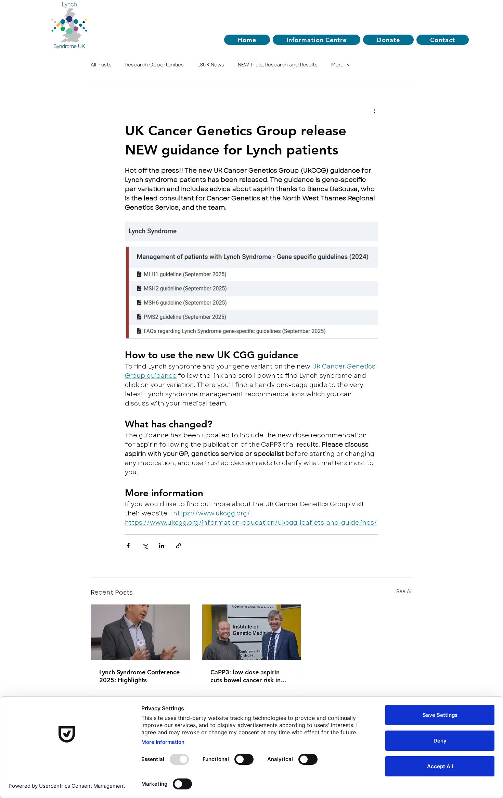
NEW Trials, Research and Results (278, 65)
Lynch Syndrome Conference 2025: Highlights (139, 676)
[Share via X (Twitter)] (145, 546)
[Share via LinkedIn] (161, 546)
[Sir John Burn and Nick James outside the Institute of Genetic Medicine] (251, 632)
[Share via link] (178, 546)
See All (404, 591)
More (337, 65)
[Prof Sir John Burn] (140, 632)
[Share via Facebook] (128, 546)
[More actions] (374, 111)
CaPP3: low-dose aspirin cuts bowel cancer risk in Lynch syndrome (245, 676)
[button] (316, 40)
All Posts (101, 65)
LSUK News (210, 65)
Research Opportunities (154, 65)
